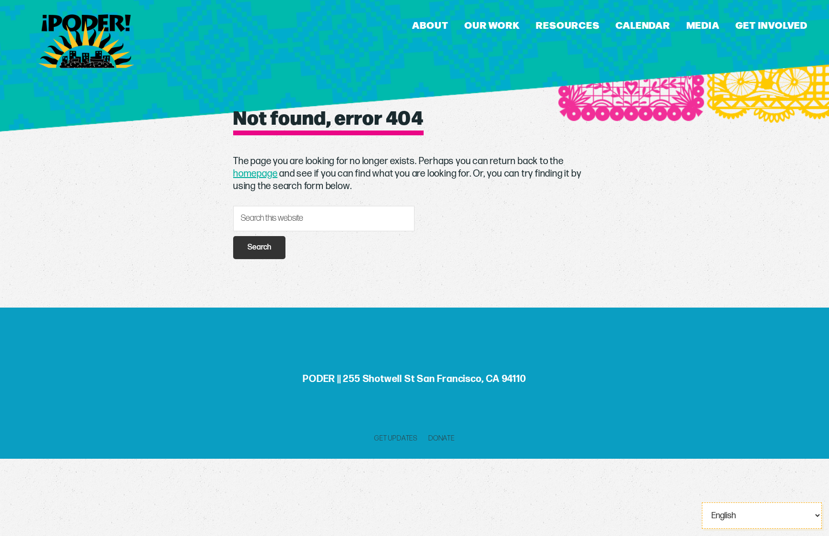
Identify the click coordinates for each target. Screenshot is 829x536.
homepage (255, 173)
